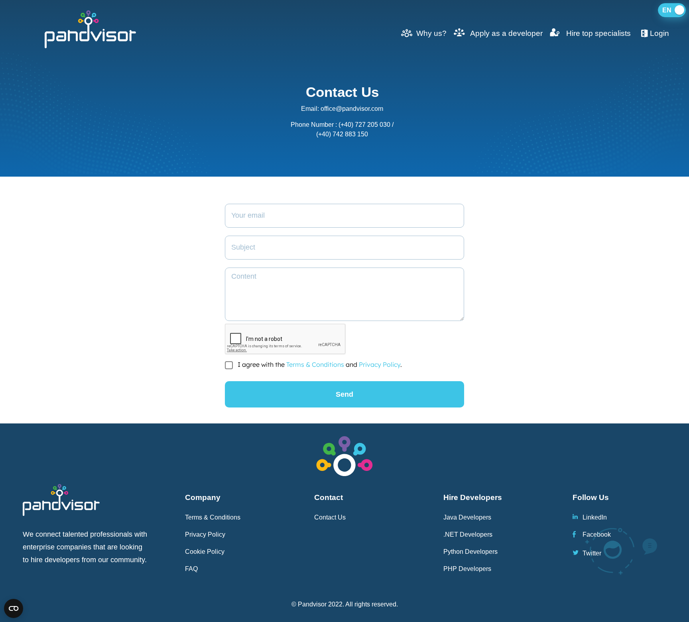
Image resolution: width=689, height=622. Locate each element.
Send (344, 394)
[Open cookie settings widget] (13, 608)
